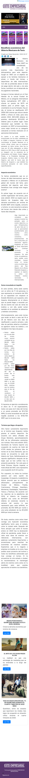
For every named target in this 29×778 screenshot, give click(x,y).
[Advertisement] (14, 588)
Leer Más (7, 633)
